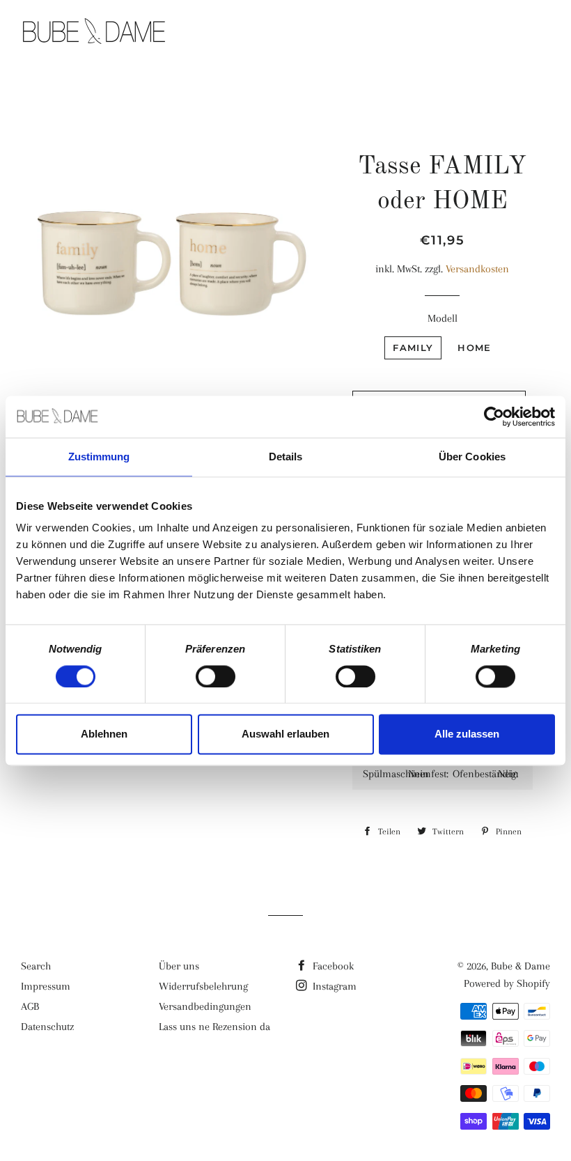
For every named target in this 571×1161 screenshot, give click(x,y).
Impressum (45, 986)
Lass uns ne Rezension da (214, 1026)
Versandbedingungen (205, 1006)
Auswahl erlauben (285, 734)
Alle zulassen (467, 734)
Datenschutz (47, 1026)
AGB (30, 1006)
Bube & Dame (520, 966)
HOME (474, 347)
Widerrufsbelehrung (203, 986)
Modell (442, 318)
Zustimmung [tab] (99, 456)
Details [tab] (286, 456)
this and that (412, 32)
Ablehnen (104, 734)
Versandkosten (477, 269)
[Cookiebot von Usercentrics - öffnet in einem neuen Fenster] (494, 416)
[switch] (215, 676)
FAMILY (413, 347)
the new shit (302, 32)
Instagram (333, 986)
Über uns (179, 966)
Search (36, 966)
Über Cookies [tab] (472, 456)
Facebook (332, 966)
